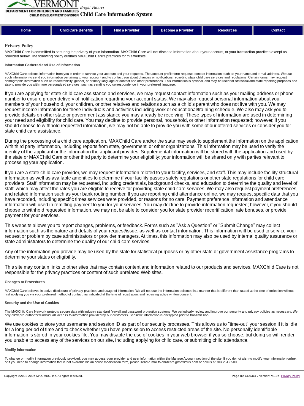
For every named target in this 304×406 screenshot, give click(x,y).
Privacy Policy (290, 375)
